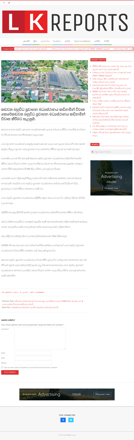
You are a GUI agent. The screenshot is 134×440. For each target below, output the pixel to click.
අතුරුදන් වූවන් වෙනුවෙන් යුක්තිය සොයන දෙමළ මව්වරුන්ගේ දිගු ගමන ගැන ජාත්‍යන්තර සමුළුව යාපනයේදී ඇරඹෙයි (112, 110)
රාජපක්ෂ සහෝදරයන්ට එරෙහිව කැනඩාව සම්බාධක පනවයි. (35, 307)
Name (3, 353)
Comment (5, 329)
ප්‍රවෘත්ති (25, 292)
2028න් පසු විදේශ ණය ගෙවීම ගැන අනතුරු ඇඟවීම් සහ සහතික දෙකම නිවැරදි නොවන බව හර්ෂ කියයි (111, 94)
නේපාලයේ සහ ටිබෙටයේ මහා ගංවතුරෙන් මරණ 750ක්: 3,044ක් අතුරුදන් (76, 49)
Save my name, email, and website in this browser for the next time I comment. (31, 367)
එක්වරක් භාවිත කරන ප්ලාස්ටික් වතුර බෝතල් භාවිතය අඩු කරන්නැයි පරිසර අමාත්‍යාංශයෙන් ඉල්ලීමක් (110, 119)
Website (4, 363)
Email (3, 358)
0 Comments (39, 292)
